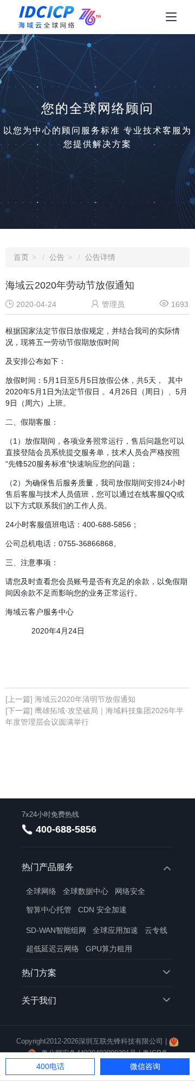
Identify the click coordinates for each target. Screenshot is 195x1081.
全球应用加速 (115, 930)
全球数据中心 (85, 891)
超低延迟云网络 (52, 948)
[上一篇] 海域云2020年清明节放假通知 (70, 699)
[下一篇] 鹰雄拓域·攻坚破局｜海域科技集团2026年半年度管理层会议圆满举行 (94, 716)
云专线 (156, 930)
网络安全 (130, 891)
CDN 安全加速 (102, 909)
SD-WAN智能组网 (56, 930)
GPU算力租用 (109, 948)
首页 (21, 257)
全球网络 (41, 891)
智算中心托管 (49, 909)
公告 (56, 257)
